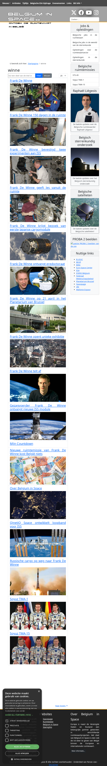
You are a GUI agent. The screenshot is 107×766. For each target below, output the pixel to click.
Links (69, 3)
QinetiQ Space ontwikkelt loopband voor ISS (38, 524)
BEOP (78, 262)
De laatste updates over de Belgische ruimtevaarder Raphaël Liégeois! (85, 127)
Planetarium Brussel (85, 281)
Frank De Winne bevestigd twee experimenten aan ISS (38, 151)
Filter (39, 75)
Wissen (47, 75)
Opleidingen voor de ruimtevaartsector (85, 51)
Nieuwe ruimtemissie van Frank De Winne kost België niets (38, 452)
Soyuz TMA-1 (19, 599)
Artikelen (16, 3)
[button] (22, 715)
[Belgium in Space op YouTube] (89, 14)
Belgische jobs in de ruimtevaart (85, 36)
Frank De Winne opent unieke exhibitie (37, 336)
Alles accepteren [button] (22, 747)
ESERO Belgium (83, 273)
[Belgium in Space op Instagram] (96, 14)
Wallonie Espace (83, 289)
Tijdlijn (25, 3)
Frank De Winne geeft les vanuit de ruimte (38, 189)
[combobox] (84, 19)
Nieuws (5, 3)
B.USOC (79, 259)
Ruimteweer (48, 721)
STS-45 (76, 75)
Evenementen (58, 3)
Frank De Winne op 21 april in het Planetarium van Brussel (38, 300)
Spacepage (81, 284)
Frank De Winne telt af (25, 371)
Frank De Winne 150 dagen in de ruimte (38, 115)
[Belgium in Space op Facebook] (81, 14)
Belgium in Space (50, 724)
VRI (77, 287)
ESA (77, 270)
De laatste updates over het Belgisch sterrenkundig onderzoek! (85, 181)
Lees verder (20, 711)
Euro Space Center (84, 267)
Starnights (47, 727)
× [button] (39, 691)
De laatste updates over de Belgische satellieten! (85, 230)
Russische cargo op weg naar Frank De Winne (38, 563)
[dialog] (22, 726)
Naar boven (60, 706)
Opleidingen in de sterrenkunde (85, 58)
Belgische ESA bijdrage (40, 3)
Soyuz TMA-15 (20, 633)
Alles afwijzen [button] (22, 753)
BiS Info (76, 3)
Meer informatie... (78, 751)
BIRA (78, 265)
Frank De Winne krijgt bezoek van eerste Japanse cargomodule (38, 227)
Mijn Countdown (21, 443)
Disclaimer (53, 764)
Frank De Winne (21, 80)
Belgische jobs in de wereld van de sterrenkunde (85, 43)
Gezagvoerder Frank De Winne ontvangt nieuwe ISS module (38, 407)
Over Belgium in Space (26, 488)
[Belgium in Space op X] (74, 14)
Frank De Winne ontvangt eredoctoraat (37, 264)
